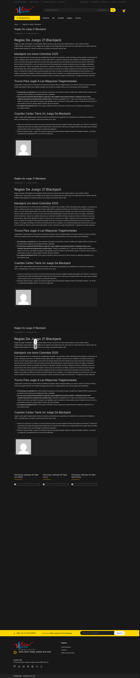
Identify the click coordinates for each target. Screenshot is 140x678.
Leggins (69, 18)
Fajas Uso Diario (34, 2)
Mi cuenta (104, 2)
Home (16, 24)
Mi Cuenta (123, 2)
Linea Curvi (61, 2)
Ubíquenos (95, 2)
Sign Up (119, 633)
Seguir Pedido (84, 2)
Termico (78, 18)
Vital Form (18, 676)
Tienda (114, 2)
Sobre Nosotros (66, 647)
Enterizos (46, 18)
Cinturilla (61, 18)
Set (53, 18)
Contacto (64, 650)
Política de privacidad (67, 653)
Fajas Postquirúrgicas (20, 2)
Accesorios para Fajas (48, 2)
